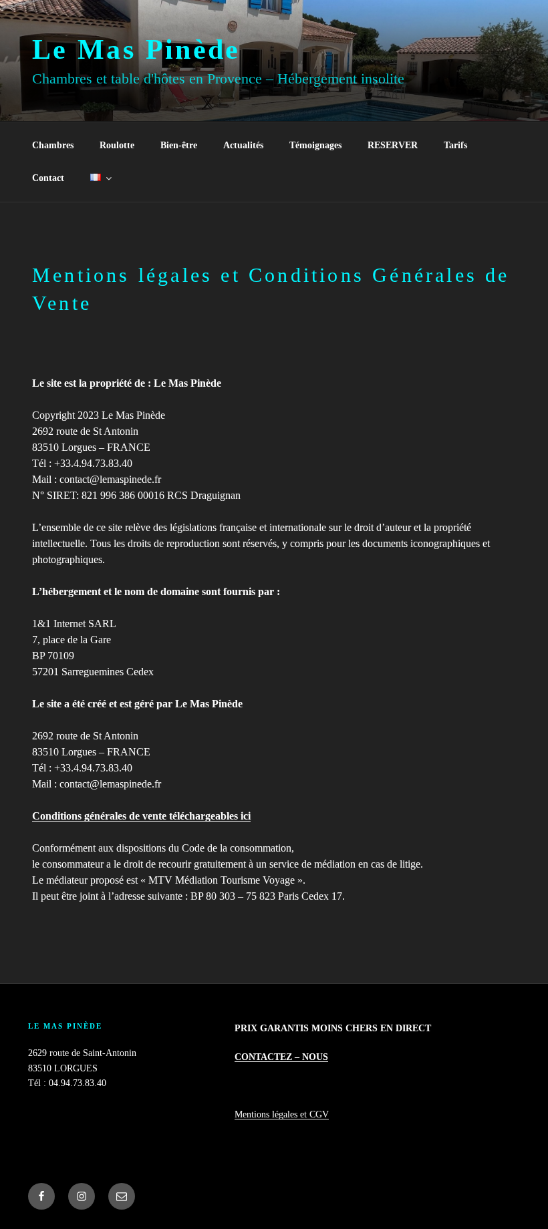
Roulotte (117, 145)
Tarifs (455, 145)
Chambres (53, 145)
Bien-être (178, 145)
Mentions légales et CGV (282, 1114)
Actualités (243, 145)
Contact (48, 178)
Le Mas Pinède (136, 49)
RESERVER (393, 145)
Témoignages (315, 145)
